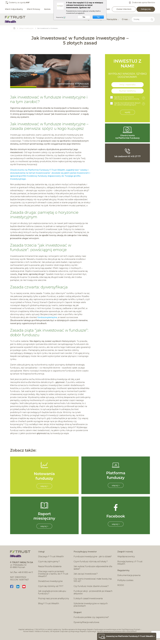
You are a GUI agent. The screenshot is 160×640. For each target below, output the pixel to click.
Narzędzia (112, 19)
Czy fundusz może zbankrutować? (91, 586)
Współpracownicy (126, 556)
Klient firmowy (33, 9)
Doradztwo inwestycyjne (50, 581)
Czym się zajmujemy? (49, 561)
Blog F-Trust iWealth (48, 603)
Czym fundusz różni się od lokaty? (91, 561)
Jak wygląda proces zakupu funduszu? (52, 592)
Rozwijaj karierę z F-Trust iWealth (129, 562)
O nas (125, 19)
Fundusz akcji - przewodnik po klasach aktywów (93, 592)
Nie (84, 17)
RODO (120, 585)
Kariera (47, 9)
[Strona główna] (15, 19)
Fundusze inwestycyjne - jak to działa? (93, 556)
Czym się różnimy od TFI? (50, 586)
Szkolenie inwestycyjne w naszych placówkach (91, 604)
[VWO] (66, 17)
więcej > (44, 486)
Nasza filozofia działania (49, 566)
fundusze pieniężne (47, 317)
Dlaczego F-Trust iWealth (51, 556)
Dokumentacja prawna (128, 575)
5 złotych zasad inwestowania (88, 598)
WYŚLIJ (127, 112)
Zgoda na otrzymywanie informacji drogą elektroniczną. (129, 98)
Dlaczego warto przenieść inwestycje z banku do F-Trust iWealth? (53, 573)
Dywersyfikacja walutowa (86, 622)
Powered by (60, 17)
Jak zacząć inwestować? (86, 574)
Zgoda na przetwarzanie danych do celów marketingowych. (129, 104)
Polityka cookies (125, 580)
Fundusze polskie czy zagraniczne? (91, 617)
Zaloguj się (146, 9)
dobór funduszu (24, 335)
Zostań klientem (123, 9)
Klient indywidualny (14, 9)
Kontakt (106, 9)
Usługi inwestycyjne (26, 28)
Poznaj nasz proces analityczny (53, 598)
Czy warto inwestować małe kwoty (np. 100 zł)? (93, 580)
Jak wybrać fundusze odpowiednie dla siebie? (93, 567)
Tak (98, 17)
